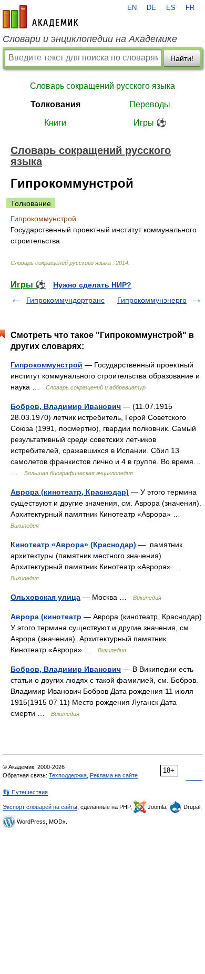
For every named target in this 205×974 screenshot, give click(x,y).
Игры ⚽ (150, 122)
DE (151, 8)
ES (171, 8)
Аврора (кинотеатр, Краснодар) (70, 492)
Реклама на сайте (114, 775)
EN (132, 8)
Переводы (149, 104)
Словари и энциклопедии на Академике (90, 39)
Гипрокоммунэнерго (152, 300)
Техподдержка (68, 775)
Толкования (55, 104)
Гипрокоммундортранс (65, 300)
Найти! (181, 58)
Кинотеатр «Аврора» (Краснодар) (73, 544)
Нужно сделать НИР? (92, 285)
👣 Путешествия (25, 792)
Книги (55, 122)
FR (190, 8)
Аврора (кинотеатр (46, 616)
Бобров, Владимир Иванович (66, 406)
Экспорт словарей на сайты (40, 807)
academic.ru (40, 16)
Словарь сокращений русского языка (102, 85)
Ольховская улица (45, 597)
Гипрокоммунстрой (47, 365)
